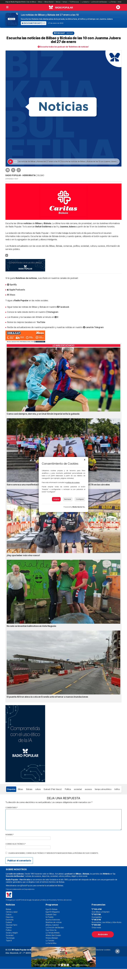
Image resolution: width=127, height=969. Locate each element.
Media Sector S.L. (78, 507)
